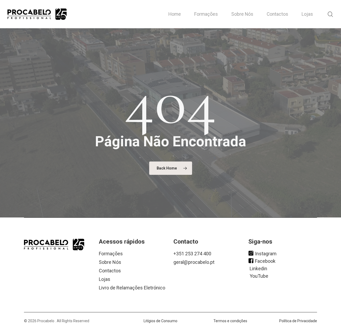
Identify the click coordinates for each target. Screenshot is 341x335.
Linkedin (258, 268)
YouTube (259, 275)
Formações (111, 253)
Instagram (266, 253)
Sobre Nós (110, 262)
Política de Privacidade (298, 321)
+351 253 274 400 (192, 253)
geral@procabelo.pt (193, 262)
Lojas (104, 279)
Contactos (110, 270)
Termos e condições (230, 321)
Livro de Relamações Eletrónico (132, 287)
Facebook (265, 260)
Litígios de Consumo (160, 321)
